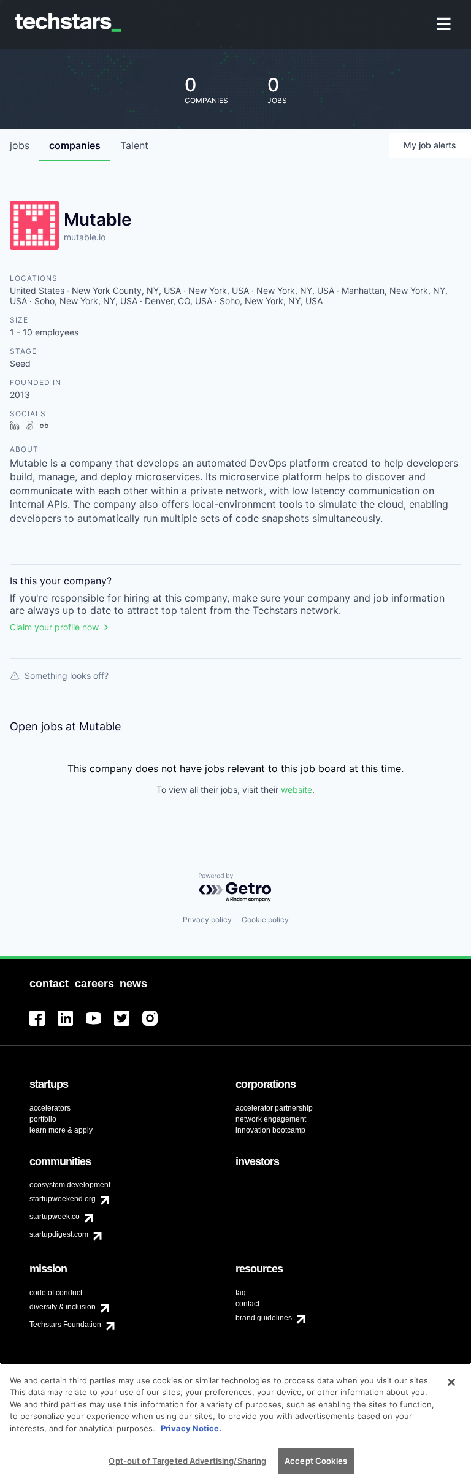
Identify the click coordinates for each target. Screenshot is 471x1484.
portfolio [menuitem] (42, 1119)
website (296, 789)
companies (75, 145)
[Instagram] (156, 1025)
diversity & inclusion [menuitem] (62, 1306)
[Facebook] (43, 1025)
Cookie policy (265, 919)
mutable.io (84, 237)
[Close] (451, 1382)
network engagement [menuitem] (271, 1119)
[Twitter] (128, 1025)
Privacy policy (207, 919)
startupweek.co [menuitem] (54, 1216)
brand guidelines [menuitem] (264, 1318)
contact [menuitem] (247, 1303)
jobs (19, 145)
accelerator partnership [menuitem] (274, 1108)
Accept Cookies (316, 1461)
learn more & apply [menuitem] (61, 1130)
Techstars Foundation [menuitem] (65, 1324)
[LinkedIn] (72, 1025)
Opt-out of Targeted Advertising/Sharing (187, 1461)
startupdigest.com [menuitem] (58, 1234)
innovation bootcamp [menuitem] (270, 1130)
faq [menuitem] (241, 1292)
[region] (235, 1423)
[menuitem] (445, 25)
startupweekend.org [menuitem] (62, 1199)
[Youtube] (100, 1025)
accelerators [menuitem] (50, 1108)
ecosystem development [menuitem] (69, 1184)
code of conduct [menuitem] (55, 1292)
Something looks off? (67, 675)
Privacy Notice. (191, 1428)
